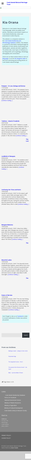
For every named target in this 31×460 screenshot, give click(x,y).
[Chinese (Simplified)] (20, 327)
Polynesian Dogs (12, 356)
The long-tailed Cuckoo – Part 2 (15, 361)
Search (26, 335)
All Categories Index (20, 58)
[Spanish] (28, 327)
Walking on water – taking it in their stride (18, 351)
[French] (23, 327)
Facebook (20, 316)
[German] (25, 327)
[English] (22, 327)
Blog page (5, 58)
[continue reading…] (7, 100)
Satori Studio (14, 448)
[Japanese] (27, 327)
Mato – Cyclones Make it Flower (15, 372)
